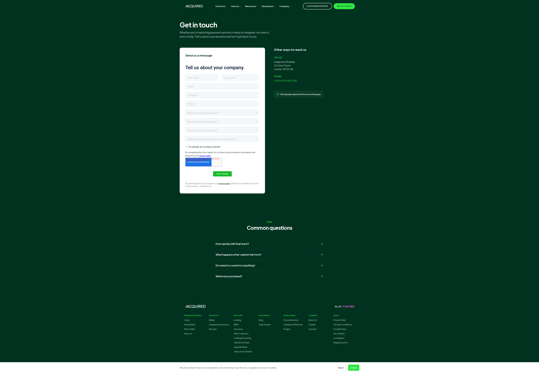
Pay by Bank (189, 324)
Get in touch (344, 6)
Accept (353, 367)
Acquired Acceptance (219, 324)
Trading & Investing (242, 338)
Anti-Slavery (339, 333)
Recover (213, 329)
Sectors (235, 6)
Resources (250, 6)
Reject (341, 367)
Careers (312, 324)
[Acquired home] (194, 6)
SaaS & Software (242, 342)
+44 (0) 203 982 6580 (285, 80)
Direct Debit (189, 329)
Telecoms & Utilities (243, 351)
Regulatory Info (340, 342)
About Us (313, 320)
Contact (313, 329)
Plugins (287, 329)
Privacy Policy (339, 320)
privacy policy (224, 183)
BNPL (236, 324)
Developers (267, 6)
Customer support (317, 6)
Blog (261, 320)
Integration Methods (293, 324)
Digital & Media (240, 347)
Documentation (291, 320)
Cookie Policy (339, 329)
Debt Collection (241, 333)
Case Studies (265, 324)
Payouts (188, 333)
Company (284, 6)
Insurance (238, 329)
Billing (211, 320)
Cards (187, 320)
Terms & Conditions (342, 324)
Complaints (338, 338)
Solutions (220, 6)
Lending (237, 320)
